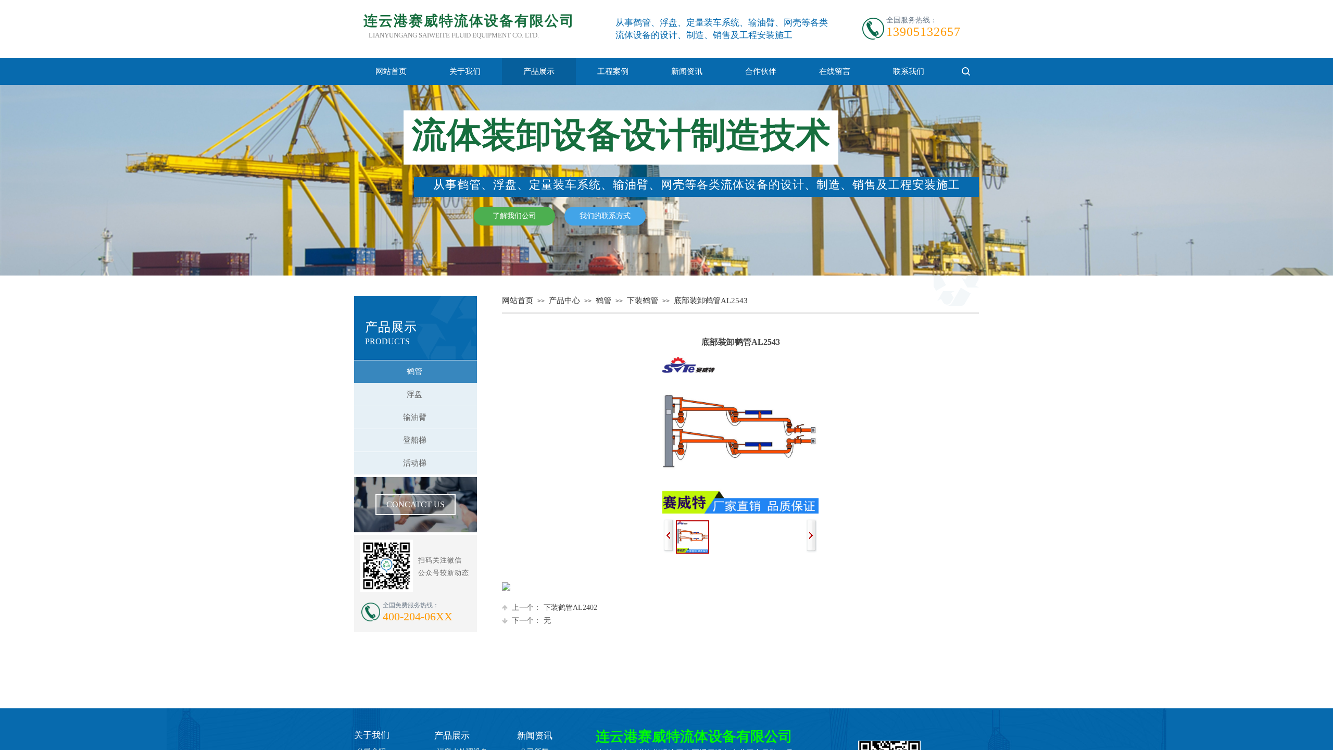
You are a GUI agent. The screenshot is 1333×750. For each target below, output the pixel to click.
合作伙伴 (760, 71)
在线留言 (834, 71)
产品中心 (564, 300)
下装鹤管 (642, 300)
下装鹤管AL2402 (554, 607)
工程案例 (612, 71)
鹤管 (603, 300)
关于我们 (465, 71)
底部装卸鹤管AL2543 (711, 300)
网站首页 (391, 71)
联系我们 (908, 71)
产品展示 (539, 71)
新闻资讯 (686, 71)
